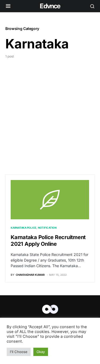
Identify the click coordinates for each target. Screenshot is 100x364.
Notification (47, 227)
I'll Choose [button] (18, 352)
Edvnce (50, 6)
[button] (8, 6)
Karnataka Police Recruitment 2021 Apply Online (48, 240)
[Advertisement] (50, 112)
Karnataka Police (23, 227)
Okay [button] (41, 352)
